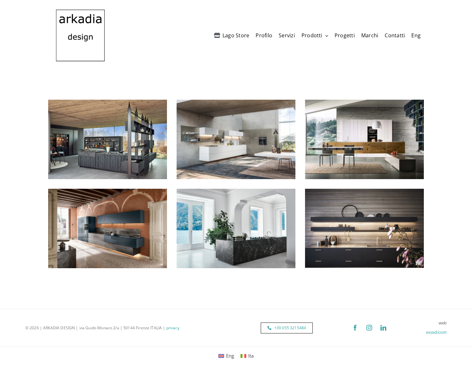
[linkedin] (383, 327)
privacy (172, 328)
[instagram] (369, 327)
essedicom (436, 332)
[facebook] (355, 327)
